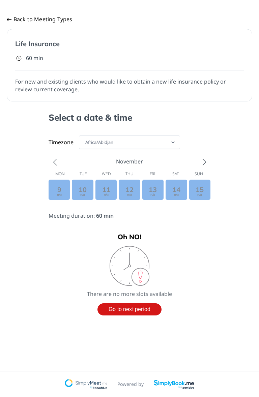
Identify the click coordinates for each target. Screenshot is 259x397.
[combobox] (85, 142)
